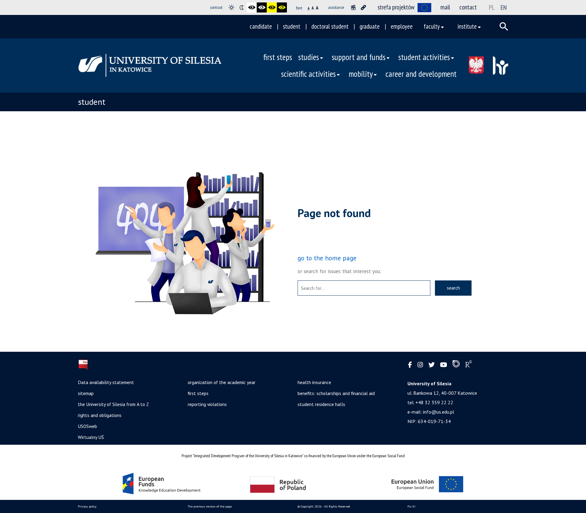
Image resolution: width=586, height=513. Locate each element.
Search (453, 288)
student (291, 26)
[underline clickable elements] (363, 7)
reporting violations (207, 404)
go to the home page (327, 258)
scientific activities (308, 73)
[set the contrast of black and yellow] (272, 7)
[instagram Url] (420, 365)
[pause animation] (353, 7)
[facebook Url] (410, 365)
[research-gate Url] (468, 365)
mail (445, 7)
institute (467, 26)
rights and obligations (99, 415)
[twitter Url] (432, 365)
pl (492, 7)
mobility (361, 73)
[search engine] (504, 26)
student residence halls (321, 404)
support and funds (358, 57)
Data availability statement (106, 382)
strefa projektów (396, 7)
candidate (261, 26)
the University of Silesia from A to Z (113, 404)
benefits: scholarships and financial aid (336, 393)
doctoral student (330, 26)
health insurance (314, 382)
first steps (277, 57)
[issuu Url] (456, 365)
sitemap (86, 393)
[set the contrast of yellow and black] (282, 7)
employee (402, 26)
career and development (421, 73)
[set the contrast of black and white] (252, 7)
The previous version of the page (210, 506)
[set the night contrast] (242, 7)
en (504, 7)
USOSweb (87, 426)
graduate (370, 26)
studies (308, 57)
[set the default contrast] (231, 7)
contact (468, 7)
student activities (424, 57)
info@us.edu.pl (438, 412)
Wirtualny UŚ (91, 437)
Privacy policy (87, 506)
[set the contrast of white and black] (262, 7)
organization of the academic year (221, 382)
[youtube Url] (443, 365)
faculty (432, 26)
